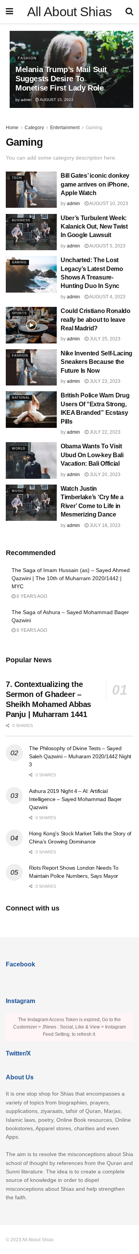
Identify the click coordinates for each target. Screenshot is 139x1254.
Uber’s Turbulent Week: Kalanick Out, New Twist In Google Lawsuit (94, 227)
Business (21, 220)
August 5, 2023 (106, 246)
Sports (19, 313)
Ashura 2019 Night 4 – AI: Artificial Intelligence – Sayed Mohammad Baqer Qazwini (75, 799)
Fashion (27, 58)
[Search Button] (129, 11)
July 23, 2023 (104, 381)
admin (26, 100)
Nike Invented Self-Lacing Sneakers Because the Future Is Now (96, 362)
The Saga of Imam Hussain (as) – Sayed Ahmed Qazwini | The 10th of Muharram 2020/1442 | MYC (71, 578)
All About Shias (69, 11)
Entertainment (65, 127)
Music (18, 491)
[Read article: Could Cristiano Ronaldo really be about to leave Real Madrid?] (31, 325)
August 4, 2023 (106, 297)
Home (12, 127)
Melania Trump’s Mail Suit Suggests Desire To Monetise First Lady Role (61, 78)
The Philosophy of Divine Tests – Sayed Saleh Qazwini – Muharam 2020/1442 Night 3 (80, 756)
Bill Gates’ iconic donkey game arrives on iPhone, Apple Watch (95, 184)
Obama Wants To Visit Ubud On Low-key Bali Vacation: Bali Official (92, 455)
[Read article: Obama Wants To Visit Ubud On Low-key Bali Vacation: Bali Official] (31, 460)
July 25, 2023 (104, 339)
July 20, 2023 (104, 474)
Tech (17, 178)
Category (34, 127)
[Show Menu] (9, 11)
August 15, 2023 (56, 100)
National (21, 397)
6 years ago (31, 596)
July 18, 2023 (104, 525)
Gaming (94, 127)
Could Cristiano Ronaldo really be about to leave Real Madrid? (96, 320)
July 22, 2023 (104, 432)
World (18, 448)
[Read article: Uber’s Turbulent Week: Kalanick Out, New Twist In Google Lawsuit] (31, 232)
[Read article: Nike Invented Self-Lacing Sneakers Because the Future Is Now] (31, 367)
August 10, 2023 (108, 203)
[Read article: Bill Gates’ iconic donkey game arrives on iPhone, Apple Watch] (31, 190)
